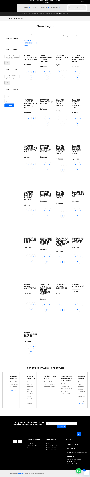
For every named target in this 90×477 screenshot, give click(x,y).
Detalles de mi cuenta (33, 443)
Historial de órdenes (33, 445)
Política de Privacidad (51, 445)
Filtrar (9, 105)
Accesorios (43, 8)
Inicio (10, 18)
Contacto (48, 443)
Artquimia (21, 473)
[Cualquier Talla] (12, 56)
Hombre (26, 8)
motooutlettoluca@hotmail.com (77, 452)
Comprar (33, 72)
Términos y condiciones (52, 447)
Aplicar (7, 63)
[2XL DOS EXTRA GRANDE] (12, 57)
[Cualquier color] (12, 75)
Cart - (83, 2)
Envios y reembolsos (51, 449)
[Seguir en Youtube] (20, 441)
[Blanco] (12, 77)
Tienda (29, 447)
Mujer (34, 8)
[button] (31, 77)
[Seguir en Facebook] (15, 441)
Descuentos (54, 8)
